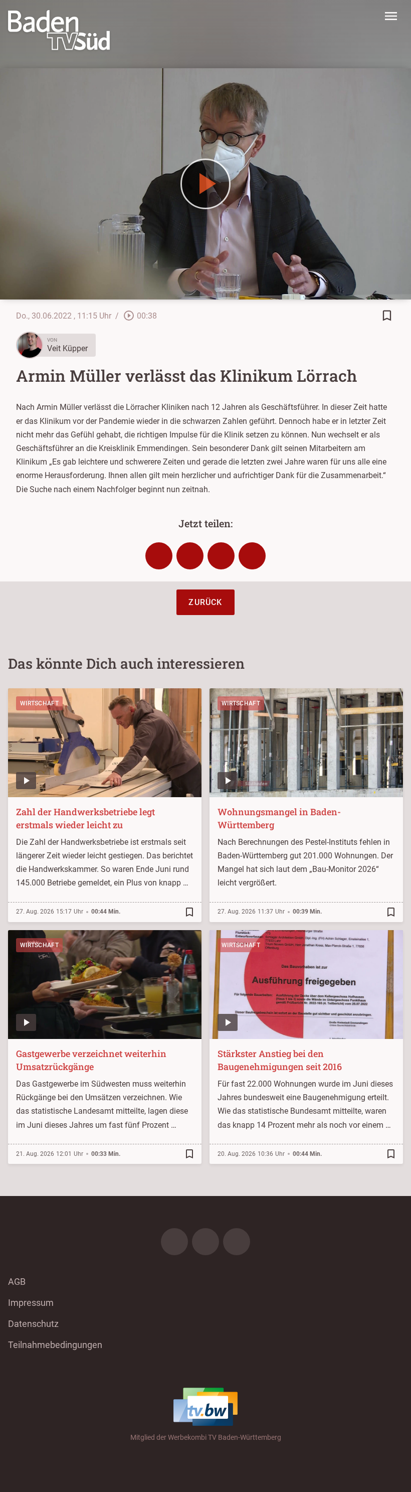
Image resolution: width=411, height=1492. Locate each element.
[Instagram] (205, 1241)
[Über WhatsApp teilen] (221, 555)
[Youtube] (236, 1241)
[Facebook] (174, 1241)
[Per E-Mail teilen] (252, 555)
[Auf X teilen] (189, 555)
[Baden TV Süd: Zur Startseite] (59, 30)
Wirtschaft (39, 703)
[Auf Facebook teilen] (158, 555)
